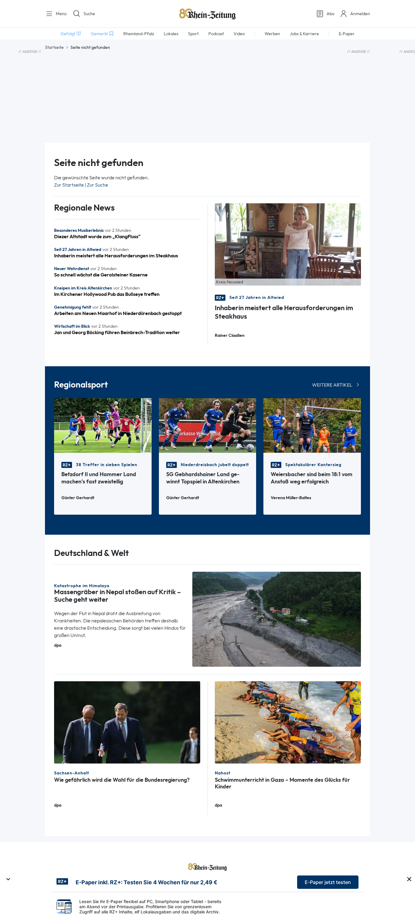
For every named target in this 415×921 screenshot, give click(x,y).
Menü (60, 13)
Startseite (54, 47)
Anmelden (360, 13)
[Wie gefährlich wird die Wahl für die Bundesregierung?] (127, 722)
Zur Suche (97, 185)
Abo (330, 13)
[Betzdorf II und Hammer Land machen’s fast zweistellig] (103, 425)
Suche (89, 13)
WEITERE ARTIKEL (332, 385)
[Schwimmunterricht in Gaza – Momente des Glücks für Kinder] (288, 722)
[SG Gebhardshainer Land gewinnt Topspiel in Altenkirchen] (207, 425)
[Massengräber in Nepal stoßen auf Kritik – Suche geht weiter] (276, 618)
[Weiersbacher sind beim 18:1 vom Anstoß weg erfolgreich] (312, 425)
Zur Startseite (69, 185)
